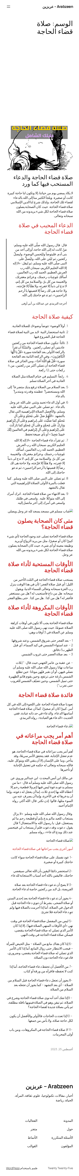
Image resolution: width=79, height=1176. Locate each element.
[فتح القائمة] (8, 6)
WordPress (13, 1168)
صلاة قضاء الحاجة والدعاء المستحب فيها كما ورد (43, 180)
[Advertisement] (39, 78)
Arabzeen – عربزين (58, 6)
